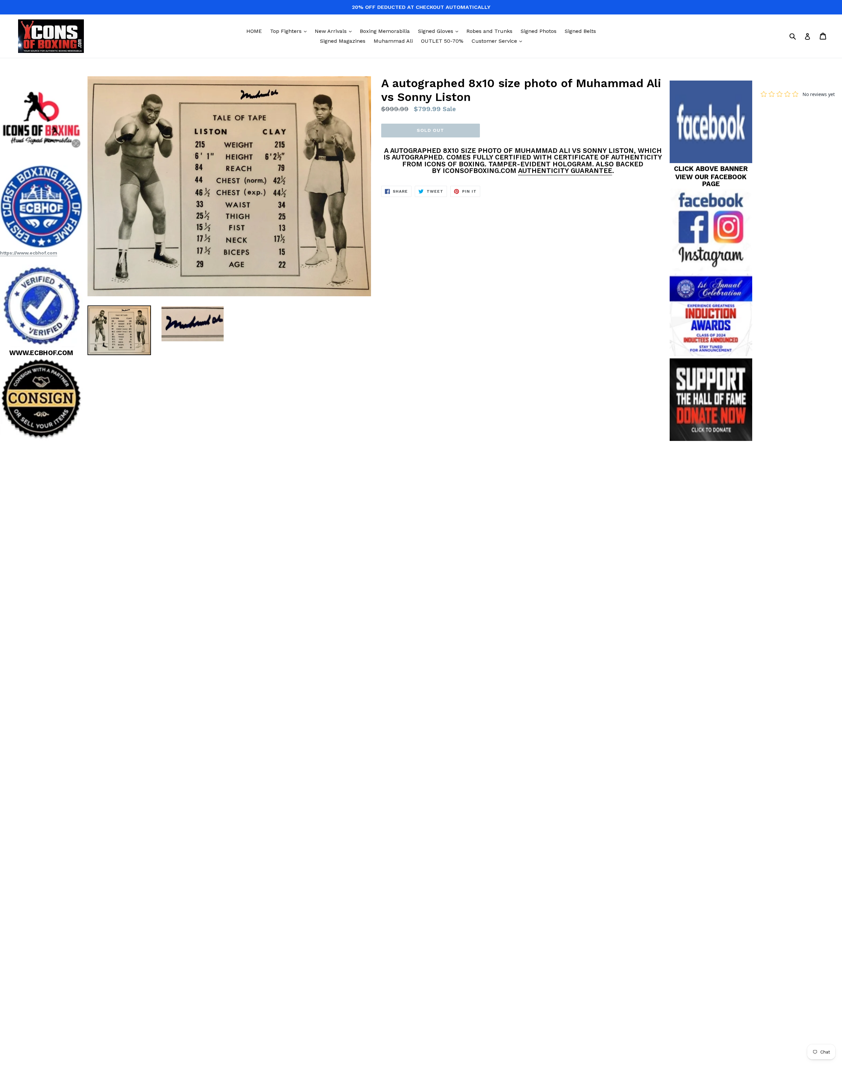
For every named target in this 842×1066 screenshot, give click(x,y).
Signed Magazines (342, 41)
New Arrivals (335, 31)
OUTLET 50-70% (442, 41)
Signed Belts (580, 31)
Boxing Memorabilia (385, 31)
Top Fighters (290, 31)
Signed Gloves (439, 31)
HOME (254, 31)
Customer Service (498, 40)
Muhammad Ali (393, 41)
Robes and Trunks (489, 31)
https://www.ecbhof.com (28, 252)
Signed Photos (539, 31)
